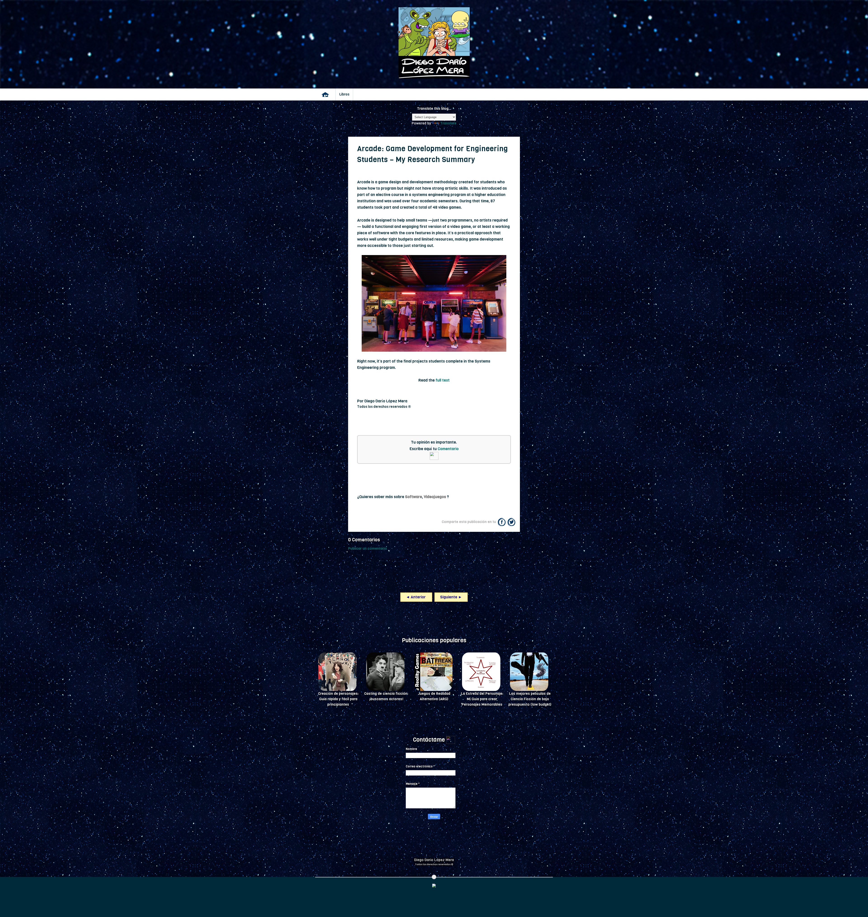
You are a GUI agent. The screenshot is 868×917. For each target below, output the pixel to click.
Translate (448, 123)
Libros (344, 94)
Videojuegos (435, 496)
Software (413, 496)
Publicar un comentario (367, 548)
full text (443, 380)
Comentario (448, 448)
